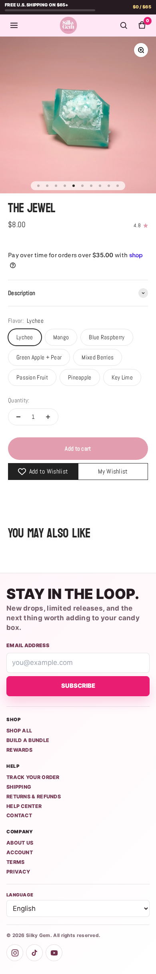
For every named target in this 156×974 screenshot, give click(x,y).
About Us (19, 843)
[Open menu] (14, 25)
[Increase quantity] (48, 417)
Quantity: (19, 400)
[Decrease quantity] (18, 417)
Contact (19, 815)
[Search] (123, 25)
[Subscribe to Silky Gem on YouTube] (54, 952)
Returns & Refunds (33, 797)
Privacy (18, 872)
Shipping (18, 787)
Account (19, 852)
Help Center (24, 806)
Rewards (19, 750)
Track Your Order (33, 777)
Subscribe (78, 685)
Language (19, 895)
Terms (15, 862)
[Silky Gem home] (68, 25)
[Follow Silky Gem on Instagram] (14, 952)
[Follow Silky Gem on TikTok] (34, 952)
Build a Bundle (27, 740)
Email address (27, 645)
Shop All (19, 731)
